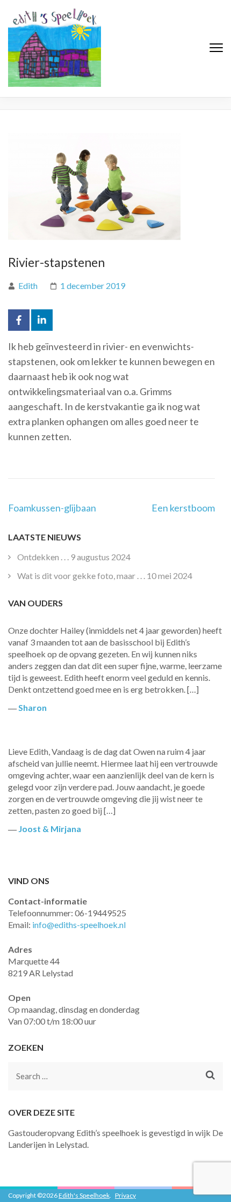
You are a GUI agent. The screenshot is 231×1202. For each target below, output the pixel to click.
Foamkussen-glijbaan (52, 508)
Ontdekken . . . (43, 557)
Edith (28, 285)
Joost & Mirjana (49, 828)
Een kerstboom (183, 508)
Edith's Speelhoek (84, 1195)
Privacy (125, 1195)
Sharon (32, 707)
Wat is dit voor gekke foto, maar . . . (81, 575)
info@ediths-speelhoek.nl (79, 924)
